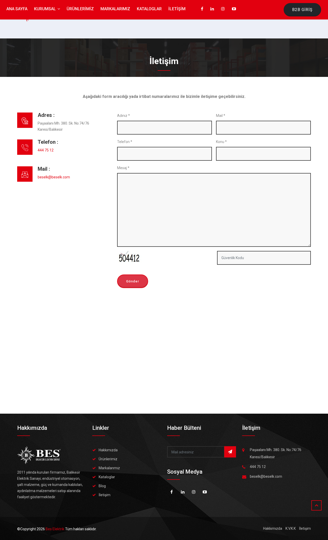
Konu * (221, 142)
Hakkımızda (108, 450)
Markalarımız (109, 468)
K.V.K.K (290, 528)
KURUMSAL (45, 8)
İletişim (104, 495)
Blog (102, 486)
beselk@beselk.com (54, 177)
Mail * (220, 116)
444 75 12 (46, 150)
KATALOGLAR (149, 8)
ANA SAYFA (16, 8)
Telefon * (124, 142)
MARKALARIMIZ (115, 8)
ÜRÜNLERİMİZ (80, 8)
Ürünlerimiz (108, 459)
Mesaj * (123, 168)
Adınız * (123, 116)
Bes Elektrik (55, 529)
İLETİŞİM (177, 8)
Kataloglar (107, 477)
